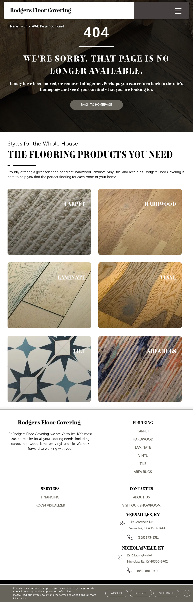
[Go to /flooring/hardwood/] (140, 222)
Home (13, 26)
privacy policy (40, 595)
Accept (116, 593)
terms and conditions (72, 595)
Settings (166, 593)
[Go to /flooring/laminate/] (49, 295)
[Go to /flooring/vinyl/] (140, 295)
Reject (141, 593)
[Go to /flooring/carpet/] (49, 222)
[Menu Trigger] (178, 11)
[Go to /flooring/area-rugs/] (140, 369)
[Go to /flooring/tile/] (49, 369)
